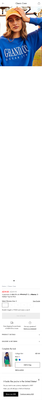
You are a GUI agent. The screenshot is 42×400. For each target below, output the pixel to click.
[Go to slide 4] (20, 280)
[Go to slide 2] (16, 280)
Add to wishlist (19, 370)
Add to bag (27, 365)
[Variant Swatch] (16, 360)
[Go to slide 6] (25, 280)
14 (24, 305)
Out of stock (21, 316)
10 (11, 305)
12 (18, 305)
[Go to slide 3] (18, 280)
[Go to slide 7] (27, 280)
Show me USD (11, 394)
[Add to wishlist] (39, 9)
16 (30, 305)
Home (4, 286)
